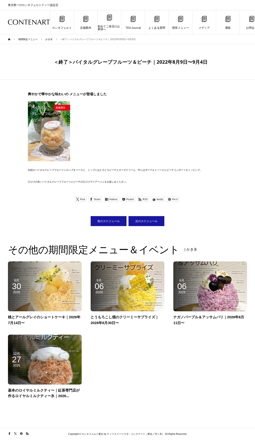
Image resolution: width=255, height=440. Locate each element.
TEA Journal (133, 27)
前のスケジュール (108, 221)
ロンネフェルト (62, 27)
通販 (228, 27)
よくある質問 (156, 27)
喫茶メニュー (180, 27)
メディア (204, 27)
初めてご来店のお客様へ (109, 28)
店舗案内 (85, 27)
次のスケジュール (146, 221)
